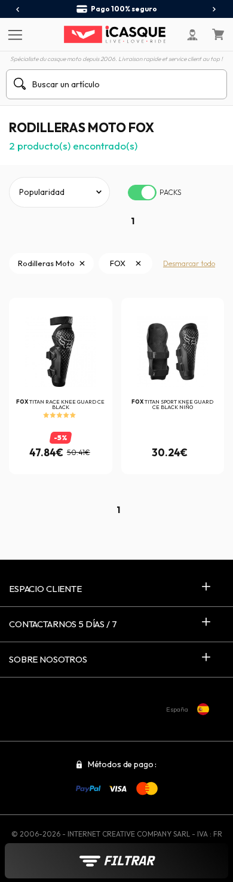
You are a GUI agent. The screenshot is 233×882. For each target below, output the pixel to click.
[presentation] (18, 9)
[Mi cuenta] (192, 35)
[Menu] (13, 34)
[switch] (142, 192)
